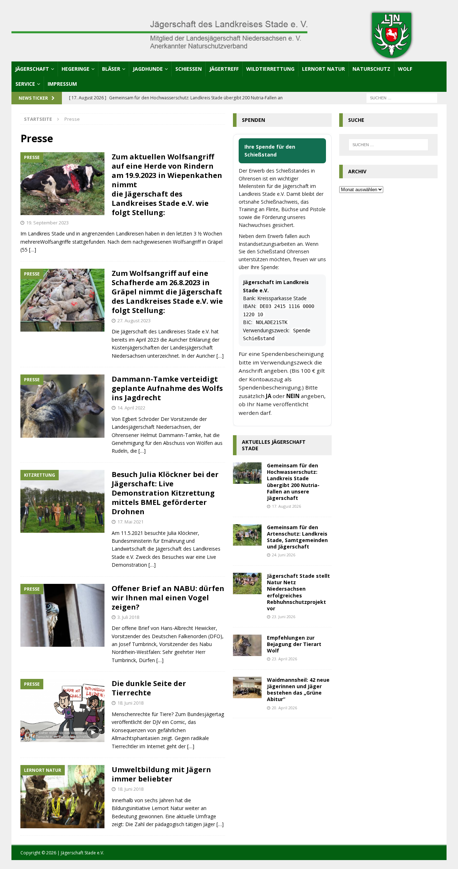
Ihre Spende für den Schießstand (269, 150)
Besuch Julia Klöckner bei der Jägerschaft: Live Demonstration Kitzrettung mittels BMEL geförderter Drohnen (165, 493)
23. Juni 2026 (283, 616)
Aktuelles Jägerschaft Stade (274, 445)
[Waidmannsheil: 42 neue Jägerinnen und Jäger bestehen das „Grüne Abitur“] (247, 687)
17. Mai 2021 (130, 521)
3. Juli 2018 (128, 617)
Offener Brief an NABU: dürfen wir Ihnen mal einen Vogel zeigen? (168, 598)
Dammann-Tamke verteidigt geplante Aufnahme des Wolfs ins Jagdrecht (167, 388)
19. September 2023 (47, 222)
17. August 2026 (286, 506)
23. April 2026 (284, 658)
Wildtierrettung (270, 68)
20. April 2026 (284, 707)
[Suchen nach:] (402, 97)
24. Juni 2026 (283, 554)
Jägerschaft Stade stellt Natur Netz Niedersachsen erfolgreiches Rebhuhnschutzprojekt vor (298, 592)
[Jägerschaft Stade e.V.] (229, 57)
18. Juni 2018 (130, 703)
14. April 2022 (131, 407)
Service (25, 83)
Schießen (188, 68)
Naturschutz (371, 68)
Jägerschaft (32, 68)
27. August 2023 (134, 320)
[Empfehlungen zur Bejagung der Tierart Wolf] (247, 645)
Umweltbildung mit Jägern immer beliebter (161, 774)
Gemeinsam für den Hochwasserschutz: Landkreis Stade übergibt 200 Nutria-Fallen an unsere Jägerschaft (293, 481)
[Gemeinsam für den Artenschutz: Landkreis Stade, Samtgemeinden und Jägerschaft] (247, 535)
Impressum (62, 83)
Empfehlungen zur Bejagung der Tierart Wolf (294, 644)
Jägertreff (224, 68)
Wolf (405, 68)
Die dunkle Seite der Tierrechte (149, 688)
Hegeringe (75, 68)
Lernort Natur (323, 68)
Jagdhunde (148, 68)
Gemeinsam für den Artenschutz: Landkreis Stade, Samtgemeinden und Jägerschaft (297, 537)
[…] (32, 249)
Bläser (111, 68)
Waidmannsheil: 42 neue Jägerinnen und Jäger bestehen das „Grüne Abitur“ (298, 689)
